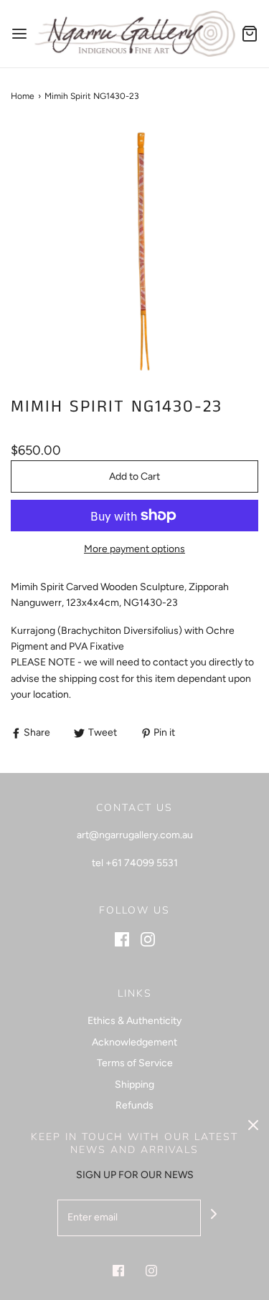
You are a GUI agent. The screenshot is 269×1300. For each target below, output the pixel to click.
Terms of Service (135, 1063)
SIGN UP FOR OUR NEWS (135, 1175)
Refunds (134, 1105)
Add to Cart (134, 476)
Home (22, 96)
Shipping (134, 1084)
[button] (134, 249)
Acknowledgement (134, 1042)
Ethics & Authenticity (134, 1021)
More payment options (134, 549)
